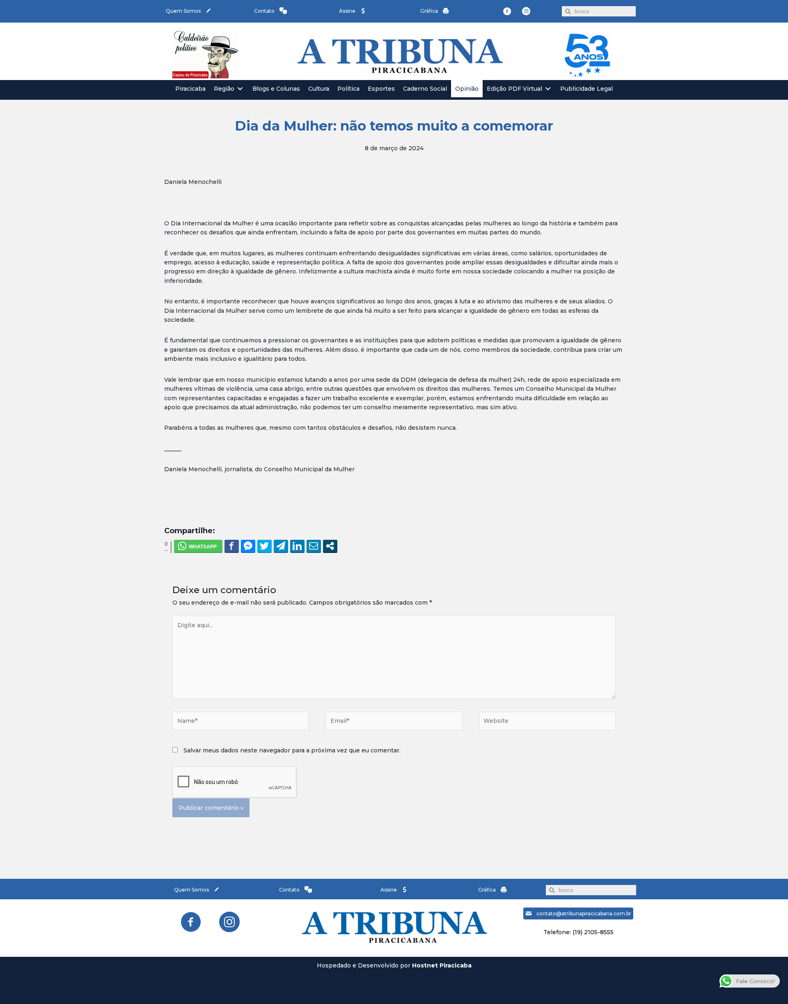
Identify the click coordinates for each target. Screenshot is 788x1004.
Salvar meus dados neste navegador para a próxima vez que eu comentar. (292, 750)
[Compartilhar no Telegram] (281, 546)
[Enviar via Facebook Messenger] (248, 546)
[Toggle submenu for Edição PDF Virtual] (548, 89)
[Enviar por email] (314, 546)
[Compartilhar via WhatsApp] (198, 546)
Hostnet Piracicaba (442, 965)
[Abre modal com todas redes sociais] (330, 546)
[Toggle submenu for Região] (240, 89)
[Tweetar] (264, 546)
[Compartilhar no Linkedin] (297, 546)
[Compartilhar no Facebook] (231, 546)
